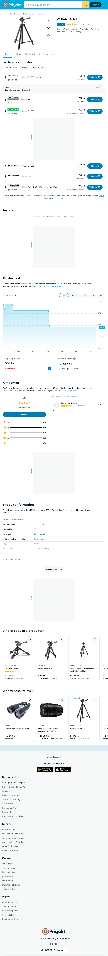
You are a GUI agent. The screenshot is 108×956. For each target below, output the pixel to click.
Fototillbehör (28, 14)
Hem (5, 14)
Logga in (95, 4)
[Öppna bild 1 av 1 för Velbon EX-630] (24, 33)
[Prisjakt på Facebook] (51, 943)
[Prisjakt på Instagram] (56, 943)
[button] (48, 20)
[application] (54, 326)
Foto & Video (15, 14)
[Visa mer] (5, 77)
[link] (78, 407)
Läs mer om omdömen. (69, 391)
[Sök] (85, 4)
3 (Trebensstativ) (41, 548)
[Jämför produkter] (48, 35)
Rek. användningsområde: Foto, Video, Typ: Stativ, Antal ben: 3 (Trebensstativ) (79, 30)
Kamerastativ (41, 14)
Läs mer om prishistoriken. (50, 286)
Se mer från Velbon (11, 560)
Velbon (37, 529)
